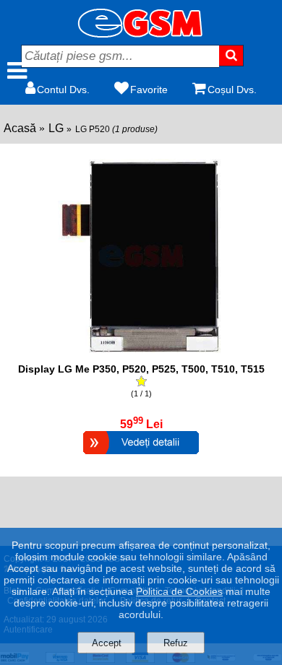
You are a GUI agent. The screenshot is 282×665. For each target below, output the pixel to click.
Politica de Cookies (179, 591)
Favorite (149, 89)
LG (56, 128)
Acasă (20, 128)
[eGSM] (141, 33)
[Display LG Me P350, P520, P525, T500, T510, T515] (141, 456)
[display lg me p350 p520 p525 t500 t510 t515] (141, 355)
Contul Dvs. (63, 89)
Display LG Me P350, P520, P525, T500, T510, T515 (141, 369)
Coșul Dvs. (232, 89)
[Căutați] (231, 55)
